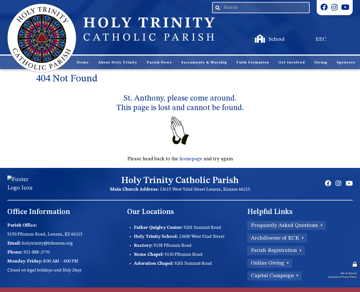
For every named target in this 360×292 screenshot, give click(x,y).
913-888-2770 (37, 252)
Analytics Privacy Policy (342, 277)
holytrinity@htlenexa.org (47, 243)
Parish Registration (274, 250)
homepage (190, 159)
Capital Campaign (272, 276)
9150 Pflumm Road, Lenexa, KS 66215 (44, 234)
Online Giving (267, 263)
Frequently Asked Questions (284, 225)
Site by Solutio (349, 273)
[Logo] (41, 38)
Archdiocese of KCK (275, 238)
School (256, 33)
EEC (299, 33)
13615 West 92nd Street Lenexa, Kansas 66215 (205, 189)
